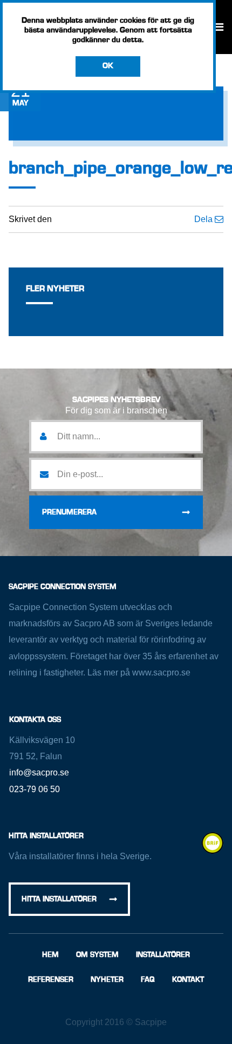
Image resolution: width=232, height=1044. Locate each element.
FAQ (148, 979)
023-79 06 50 (34, 789)
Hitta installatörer (59, 899)
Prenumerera (69, 512)
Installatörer (163, 955)
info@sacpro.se (39, 772)
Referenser (50, 979)
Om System (97, 955)
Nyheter (107, 979)
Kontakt (188, 979)
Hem (50, 955)
